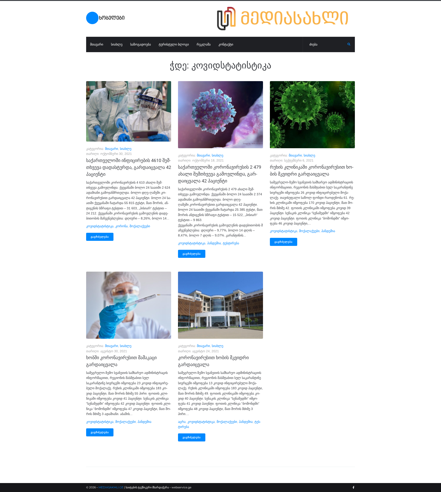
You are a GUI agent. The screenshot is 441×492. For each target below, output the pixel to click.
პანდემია (214, 243)
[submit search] (349, 44)
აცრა (182, 422)
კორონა (121, 226)
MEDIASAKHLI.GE (111, 487)
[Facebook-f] (353, 487)
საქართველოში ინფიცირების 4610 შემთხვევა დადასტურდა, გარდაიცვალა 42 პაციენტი (128, 167)
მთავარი (111, 149)
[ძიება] (325, 44)
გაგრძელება (100, 236)
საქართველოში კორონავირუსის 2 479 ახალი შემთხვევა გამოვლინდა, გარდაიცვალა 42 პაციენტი (219, 174)
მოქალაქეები (140, 226)
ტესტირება (231, 243)
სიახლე (125, 149)
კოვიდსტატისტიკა (99, 226)
